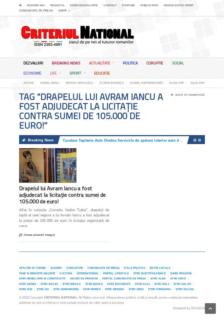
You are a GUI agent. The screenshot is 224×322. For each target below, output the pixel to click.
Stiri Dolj (161, 284)
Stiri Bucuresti (119, 284)
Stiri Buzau (94, 284)
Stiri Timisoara (159, 289)
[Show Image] (41, 153)
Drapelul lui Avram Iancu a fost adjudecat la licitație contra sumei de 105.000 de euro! (62, 194)
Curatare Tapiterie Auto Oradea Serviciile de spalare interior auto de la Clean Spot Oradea (141, 140)
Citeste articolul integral (37, 235)
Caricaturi (74, 268)
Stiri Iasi (25, 289)
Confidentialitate (84, 5)
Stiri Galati (182, 284)
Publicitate (149, 5)
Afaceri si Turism (32, 268)
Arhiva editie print (178, 5)
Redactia (57, 5)
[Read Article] (54, 153)
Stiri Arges (27, 284)
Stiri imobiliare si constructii (42, 278)
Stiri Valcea (185, 289)
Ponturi (128, 5)
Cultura (66, 273)
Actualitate (99, 63)
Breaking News (66, 63)
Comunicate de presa (36, 10)
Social (178, 63)
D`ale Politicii (134, 268)
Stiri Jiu (43, 289)
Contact (110, 5)
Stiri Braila (72, 284)
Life (53, 73)
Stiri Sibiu (136, 289)
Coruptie (154, 63)
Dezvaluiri (33, 63)
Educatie (102, 73)
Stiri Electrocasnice (149, 273)
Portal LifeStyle (116, 273)
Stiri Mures (92, 289)
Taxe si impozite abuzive (37, 273)
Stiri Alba (158, 278)
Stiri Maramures (66, 289)
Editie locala (160, 268)
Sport (75, 73)
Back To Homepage (188, 94)
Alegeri (56, 268)
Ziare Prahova (181, 273)
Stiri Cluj (142, 284)
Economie (32, 73)
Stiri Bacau (49, 284)
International (88, 273)
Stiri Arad (178, 278)
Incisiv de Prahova (84, 278)
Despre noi (36, 5)
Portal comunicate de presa (124, 278)
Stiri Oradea (114, 289)
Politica (130, 63)
